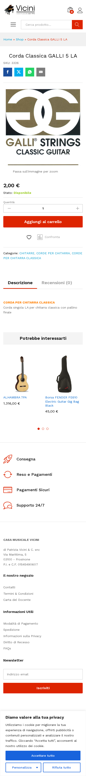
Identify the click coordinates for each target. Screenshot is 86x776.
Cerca (77, 24)
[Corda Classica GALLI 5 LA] (7, 72)
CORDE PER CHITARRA (53, 253)
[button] (11, 390)
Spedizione (11, 629)
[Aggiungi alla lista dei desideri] (29, 237)
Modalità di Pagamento (20, 623)
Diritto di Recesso (16, 642)
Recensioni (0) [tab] (56, 282)
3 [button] (47, 429)
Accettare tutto (43, 755)
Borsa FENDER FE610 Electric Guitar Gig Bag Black (62, 401)
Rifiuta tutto (61, 767)
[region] (43, 743)
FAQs (7, 648)
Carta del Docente (17, 600)
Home (7, 39)
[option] (22, 383)
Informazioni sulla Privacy (22, 636)
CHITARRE (26, 253)
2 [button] (43, 429)
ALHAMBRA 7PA (15, 397)
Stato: (8, 192)
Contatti (9, 587)
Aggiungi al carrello (43, 221)
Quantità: (9, 202)
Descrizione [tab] (20, 282)
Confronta (52, 237)
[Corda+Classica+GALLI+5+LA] (18, 72)
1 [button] (38, 429)
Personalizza (22, 767)
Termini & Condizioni (18, 593)
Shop (20, 39)
